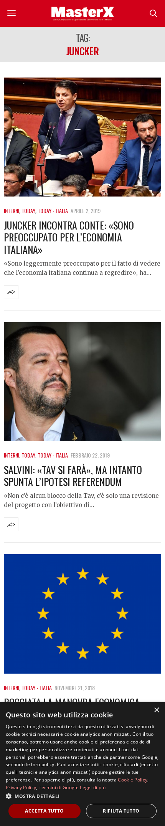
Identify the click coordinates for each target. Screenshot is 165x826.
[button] (82, 796)
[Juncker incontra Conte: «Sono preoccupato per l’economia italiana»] (82, 137)
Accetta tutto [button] (44, 811)
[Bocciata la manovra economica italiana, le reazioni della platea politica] (82, 613)
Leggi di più (93, 787)
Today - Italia (53, 210)
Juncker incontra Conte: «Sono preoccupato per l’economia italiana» (69, 237)
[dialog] (82, 764)
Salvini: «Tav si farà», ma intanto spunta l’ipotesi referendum (73, 475)
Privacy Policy (21, 787)
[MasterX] (82, 13)
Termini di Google (59, 787)
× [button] (156, 710)
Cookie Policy (132, 779)
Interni (11, 210)
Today (28, 210)
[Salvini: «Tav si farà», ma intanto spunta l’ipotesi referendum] (82, 381)
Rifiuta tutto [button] (121, 811)
